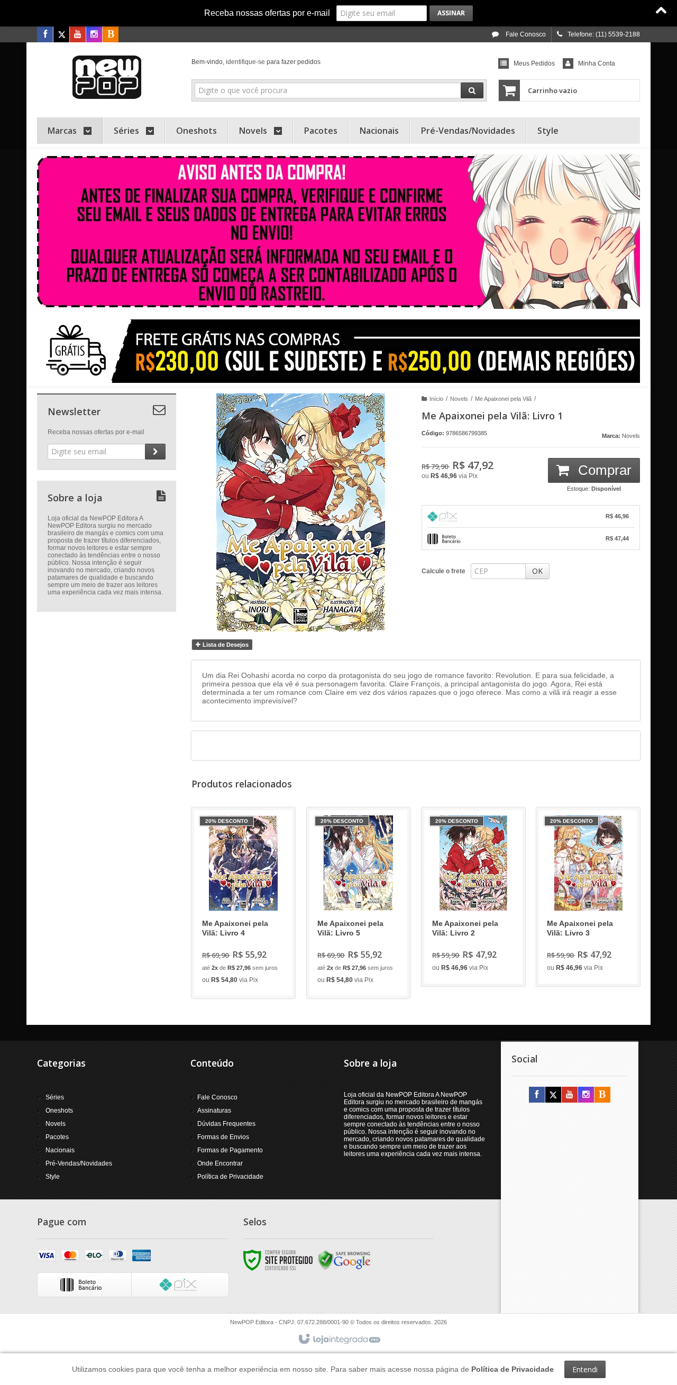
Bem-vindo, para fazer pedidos (256, 62)
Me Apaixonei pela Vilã (503, 399)
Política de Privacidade (230, 1176)
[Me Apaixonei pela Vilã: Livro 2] (473, 897)
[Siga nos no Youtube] (78, 35)
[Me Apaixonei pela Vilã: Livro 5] (358, 903)
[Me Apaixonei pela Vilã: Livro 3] (588, 897)
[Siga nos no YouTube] (570, 1095)
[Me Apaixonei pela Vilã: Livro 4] (243, 903)
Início (436, 399)
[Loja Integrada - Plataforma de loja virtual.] (339, 1339)
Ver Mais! (249, 945)
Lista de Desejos (225, 644)
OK (537, 571)
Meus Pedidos (534, 63)
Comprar (603, 470)
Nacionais (60, 1150)
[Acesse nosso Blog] (110, 35)
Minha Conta (596, 63)
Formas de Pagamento (230, 1150)
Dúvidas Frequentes (226, 1123)
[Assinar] (451, 13)
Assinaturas (214, 1110)
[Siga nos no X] (61, 35)
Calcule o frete (443, 571)
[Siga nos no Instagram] (94, 35)
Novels (459, 399)
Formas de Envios (223, 1137)
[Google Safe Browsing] (344, 1259)
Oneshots (59, 1110)
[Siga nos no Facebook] (45, 35)
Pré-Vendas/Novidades (78, 1163)
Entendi (585, 1369)
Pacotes (57, 1137)
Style (52, 1176)
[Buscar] (472, 90)
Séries (54, 1097)
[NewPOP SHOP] (106, 77)
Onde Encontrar (220, 1163)
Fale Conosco (525, 34)
